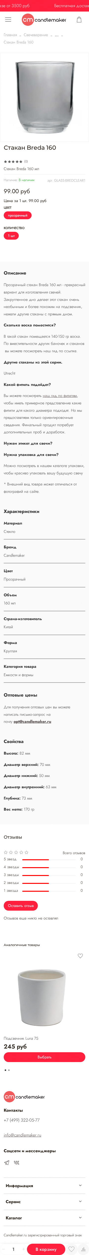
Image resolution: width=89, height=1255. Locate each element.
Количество (14, 228)
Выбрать (45, 1057)
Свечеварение (36, 35)
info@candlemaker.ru (22, 1135)
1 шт (11, 235)
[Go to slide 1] (5, 1070)
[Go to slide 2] (9, 1070)
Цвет (7, 208)
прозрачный (17, 215)
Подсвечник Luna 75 (21, 1038)
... (57, 35)
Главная (10, 35)
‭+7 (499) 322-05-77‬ (22, 1120)
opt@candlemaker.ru (32, 721)
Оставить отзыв (21, 905)
